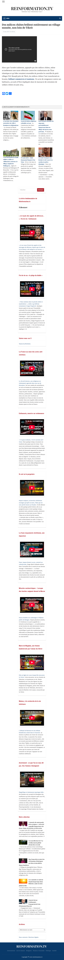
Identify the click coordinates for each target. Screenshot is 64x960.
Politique (48, 950)
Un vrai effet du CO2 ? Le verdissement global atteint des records (35, 843)
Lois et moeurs (20, 950)
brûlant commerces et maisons (21, 79)
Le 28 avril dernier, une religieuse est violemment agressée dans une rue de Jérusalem (30, 383)
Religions (29, 950)
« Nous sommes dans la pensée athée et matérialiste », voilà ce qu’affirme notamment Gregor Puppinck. (31, 304)
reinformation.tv (32, 8)
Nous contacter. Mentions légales (28, 937)
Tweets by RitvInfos (24, 344)
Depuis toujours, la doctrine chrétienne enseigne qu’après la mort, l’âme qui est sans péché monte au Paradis (30, 503)
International (11, 950)
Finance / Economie (38, 950)
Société (54, 950)
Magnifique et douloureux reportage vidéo (31, 792)
